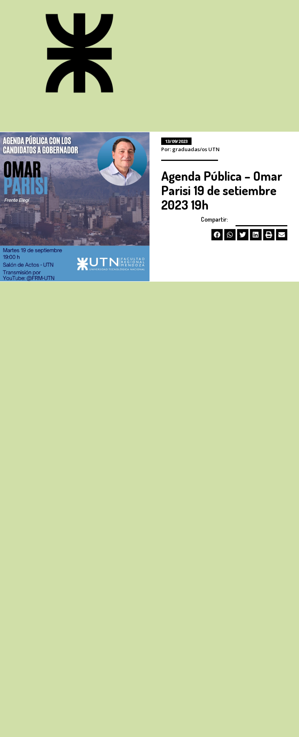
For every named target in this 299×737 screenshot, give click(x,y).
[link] (79, 54)
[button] (217, 234)
